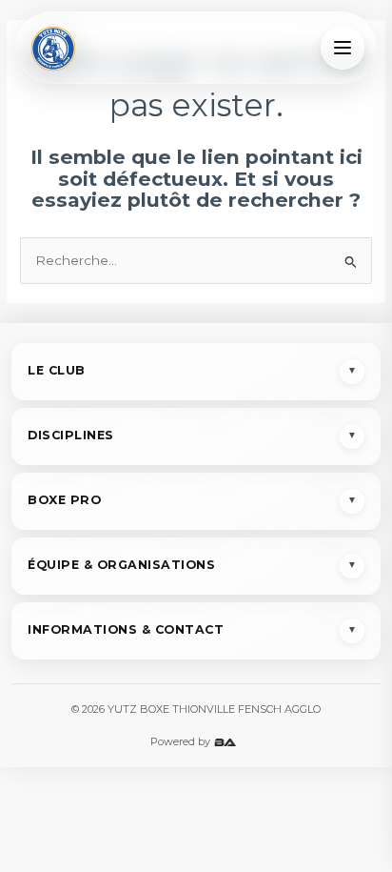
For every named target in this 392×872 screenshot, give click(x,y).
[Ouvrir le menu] (342, 48)
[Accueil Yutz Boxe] (53, 47)
